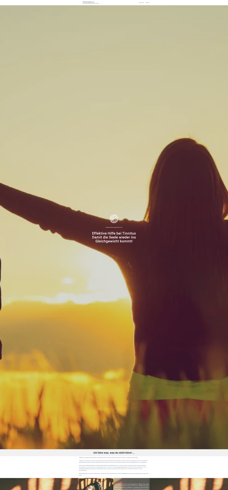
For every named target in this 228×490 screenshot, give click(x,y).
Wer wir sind (141, 2)
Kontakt (147, 2)
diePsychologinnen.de (88, 2)
